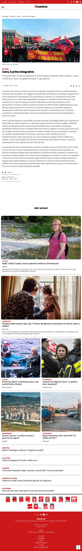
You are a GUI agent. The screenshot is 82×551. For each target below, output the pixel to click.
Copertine (12, 16)
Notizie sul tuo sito (41, 543)
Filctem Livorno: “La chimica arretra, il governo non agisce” (18, 436)
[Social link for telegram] (80, 2)
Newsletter (21, 2)
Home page (5, 16)
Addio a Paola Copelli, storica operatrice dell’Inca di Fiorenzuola (30, 263)
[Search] (28, 2)
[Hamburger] (3, 7)
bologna (5, 179)
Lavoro (19, 16)
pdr (15, 179)
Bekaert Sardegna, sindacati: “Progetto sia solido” (23, 450)
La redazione (12, 2)
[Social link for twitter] (69, 2)
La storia (41, 545)
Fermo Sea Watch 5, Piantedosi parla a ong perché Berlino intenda (20, 383)
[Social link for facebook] (71, 2)
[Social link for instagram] (74, 2)
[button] (71, 86)
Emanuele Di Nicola (47, 387)
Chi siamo (41, 536)
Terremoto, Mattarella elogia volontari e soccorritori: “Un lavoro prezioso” (33, 470)
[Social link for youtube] (77, 2)
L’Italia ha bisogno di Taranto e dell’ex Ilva (19, 460)
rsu (11, 179)
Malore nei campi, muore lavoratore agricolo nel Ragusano (26, 480)
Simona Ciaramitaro (7, 387)
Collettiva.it (41, 519)
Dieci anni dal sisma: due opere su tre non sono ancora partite (28, 490)
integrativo (10, 177)
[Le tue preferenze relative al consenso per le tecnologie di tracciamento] (78, 547)
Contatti (4, 2)
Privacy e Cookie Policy (41, 547)
